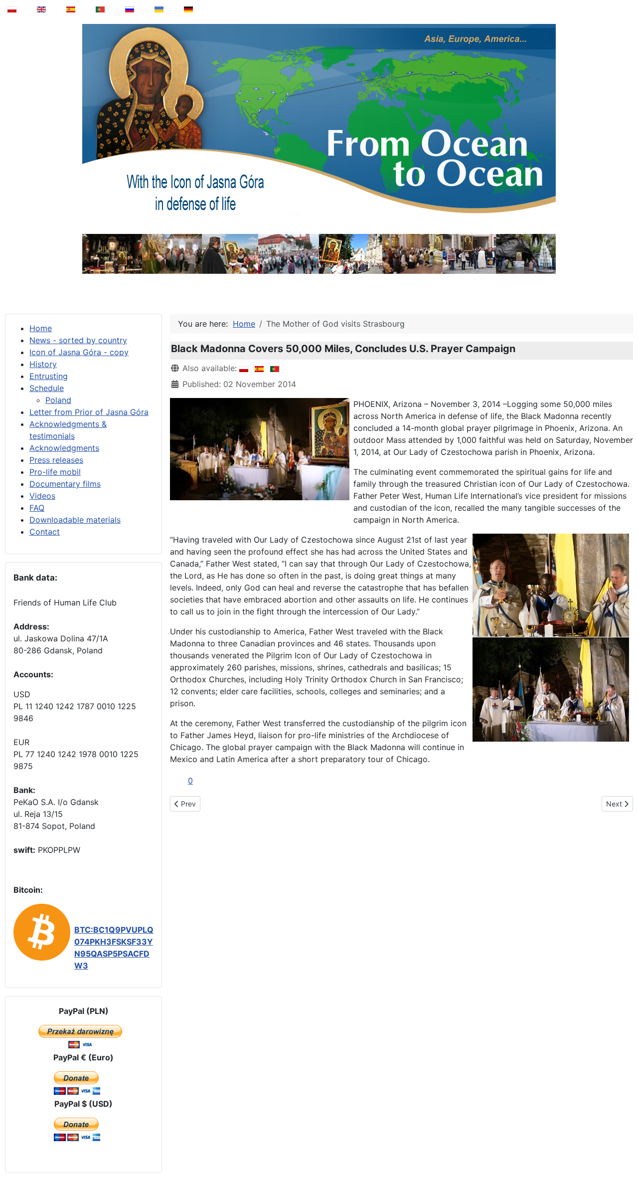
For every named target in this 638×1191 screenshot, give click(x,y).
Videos (42, 496)
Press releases (56, 460)
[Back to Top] (623, 1158)
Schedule (46, 388)
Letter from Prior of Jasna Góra (89, 412)
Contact (44, 532)
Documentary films (65, 484)
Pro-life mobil (55, 472)
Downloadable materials (75, 520)
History (43, 364)
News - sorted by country (78, 340)
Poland (58, 400)
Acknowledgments (64, 448)
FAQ (36, 508)
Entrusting (48, 376)
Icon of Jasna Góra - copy (79, 352)
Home (40, 328)
